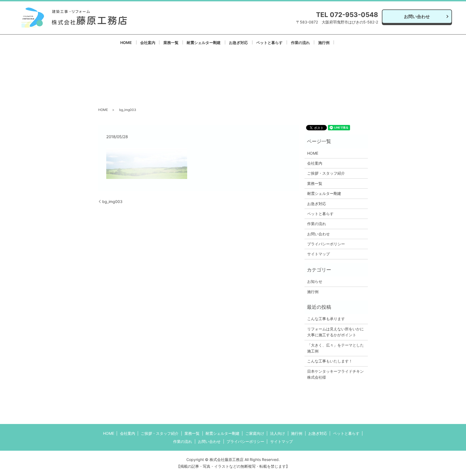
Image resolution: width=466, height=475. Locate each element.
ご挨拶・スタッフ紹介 (326, 173)
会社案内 (147, 42)
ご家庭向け (254, 433)
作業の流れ (300, 42)
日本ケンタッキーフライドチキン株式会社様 (335, 374)
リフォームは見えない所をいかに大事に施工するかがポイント (335, 332)
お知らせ (314, 281)
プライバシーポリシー (326, 244)
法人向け (277, 433)
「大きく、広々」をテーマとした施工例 (335, 348)
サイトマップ (318, 254)
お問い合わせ (417, 16)
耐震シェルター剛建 (204, 42)
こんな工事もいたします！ (329, 361)
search (348, 42)
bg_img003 (112, 201)
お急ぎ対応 (238, 42)
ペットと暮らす (269, 42)
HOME (126, 42)
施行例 (324, 42)
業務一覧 (171, 42)
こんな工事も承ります (326, 318)
